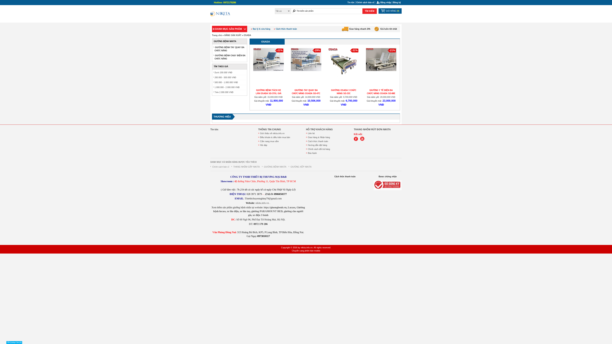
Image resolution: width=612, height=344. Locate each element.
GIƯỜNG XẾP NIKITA (301, 167)
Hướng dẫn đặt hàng (317, 145)
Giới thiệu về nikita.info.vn (272, 133)
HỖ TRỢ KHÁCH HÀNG (319, 129)
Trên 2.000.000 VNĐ (224, 92)
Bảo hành (312, 153)
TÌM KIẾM (369, 11)
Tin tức (350, 2)
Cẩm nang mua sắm (269, 141)
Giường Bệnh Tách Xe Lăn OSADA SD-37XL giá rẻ (268, 93)
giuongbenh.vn (278, 207)
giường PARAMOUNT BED (267, 211)
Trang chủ (217, 35)
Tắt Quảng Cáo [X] (14, 342)
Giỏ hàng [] (392, 11)
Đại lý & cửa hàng (261, 29)
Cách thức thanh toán (286, 29)
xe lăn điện (233, 211)
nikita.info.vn (262, 203)
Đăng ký (397, 2)
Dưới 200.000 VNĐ (223, 72)
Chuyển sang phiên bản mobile (306, 251)
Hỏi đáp (263, 145)
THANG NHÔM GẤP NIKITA (246, 167)
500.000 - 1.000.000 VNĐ (226, 82)
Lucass (291, 207)
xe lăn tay (245, 211)
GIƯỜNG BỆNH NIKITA (275, 167)
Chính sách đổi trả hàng (319, 149)
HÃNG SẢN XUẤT (232, 35)
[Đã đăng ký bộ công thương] (388, 185)
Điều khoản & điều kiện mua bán (275, 137)
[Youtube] (363, 140)
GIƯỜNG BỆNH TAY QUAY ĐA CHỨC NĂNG (229, 49)
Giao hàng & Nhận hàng (319, 137)
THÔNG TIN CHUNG (269, 129)
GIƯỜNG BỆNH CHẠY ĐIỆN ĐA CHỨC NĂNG (230, 57)
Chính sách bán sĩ (365, 2)
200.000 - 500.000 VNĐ (225, 77)
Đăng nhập (385, 2)
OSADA (247, 35)
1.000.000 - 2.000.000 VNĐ (227, 87)
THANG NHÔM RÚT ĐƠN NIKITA (372, 129)
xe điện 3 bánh (260, 215)
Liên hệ (311, 133)
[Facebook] (357, 140)
